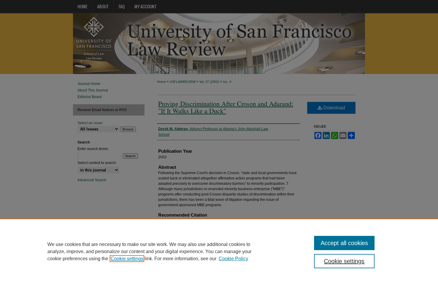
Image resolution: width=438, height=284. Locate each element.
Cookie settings (127, 258)
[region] (219, 251)
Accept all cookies (344, 243)
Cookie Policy (233, 258)
